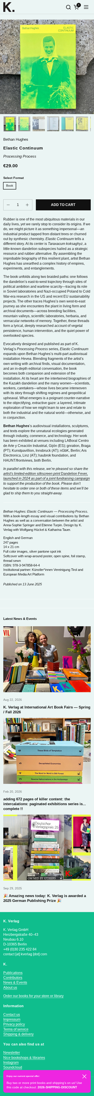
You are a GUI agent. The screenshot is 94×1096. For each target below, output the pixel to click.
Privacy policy (14, 1024)
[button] (68, 7)
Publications (13, 973)
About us (10, 987)
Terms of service (15, 1029)
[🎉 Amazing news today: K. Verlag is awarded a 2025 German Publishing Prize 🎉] (47, 848)
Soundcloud (12, 1067)
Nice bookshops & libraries (24, 1058)
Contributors (12, 977)
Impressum (11, 1019)
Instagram (11, 1062)
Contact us (11, 1014)
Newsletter (11, 1052)
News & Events (15, 982)
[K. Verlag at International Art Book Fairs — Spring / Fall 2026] (47, 659)
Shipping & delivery (18, 1034)
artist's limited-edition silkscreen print (32, 473)
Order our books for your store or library (33, 996)
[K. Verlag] (8, 7)
